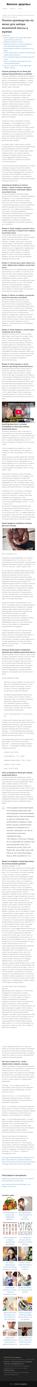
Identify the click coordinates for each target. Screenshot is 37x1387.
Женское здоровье (18, 4)
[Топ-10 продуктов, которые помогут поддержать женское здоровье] (25, 1235)
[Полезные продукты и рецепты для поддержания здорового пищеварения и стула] (10, 1210)
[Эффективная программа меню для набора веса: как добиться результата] (10, 1335)
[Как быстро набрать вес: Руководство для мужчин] (25, 1285)
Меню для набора (29, 1162)
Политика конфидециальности (14, 1364)
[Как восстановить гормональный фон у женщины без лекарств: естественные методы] (25, 1260)
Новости (12, 8)
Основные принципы (24, 1160)
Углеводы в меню (7, 1164)
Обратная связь (9, 1370)
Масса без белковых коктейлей (12, 1162)
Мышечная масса (11, 1160)
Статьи (20, 8)
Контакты (7, 1362)
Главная (4, 8)
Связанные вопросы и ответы (13, 42)
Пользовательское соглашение (21, 1362)
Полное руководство (16, 1157)
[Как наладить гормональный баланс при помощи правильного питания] (10, 1260)
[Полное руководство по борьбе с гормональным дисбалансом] (10, 1235)
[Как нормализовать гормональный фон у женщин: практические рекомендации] (25, 1210)
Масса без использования (22, 1164)
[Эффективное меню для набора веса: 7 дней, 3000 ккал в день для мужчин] (10, 1310)
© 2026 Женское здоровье (12, 1357)
